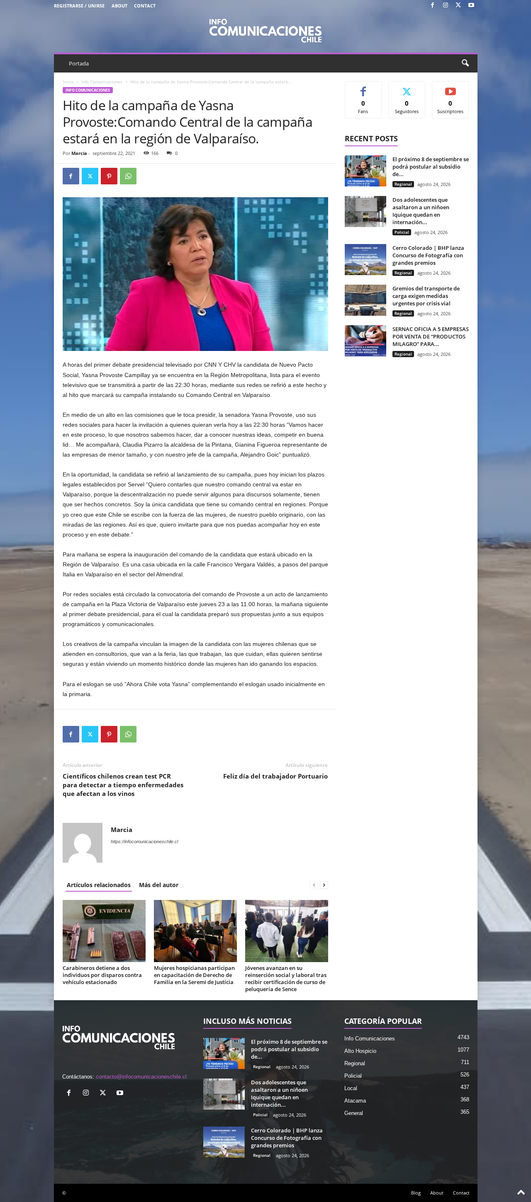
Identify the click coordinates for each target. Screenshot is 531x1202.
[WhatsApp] (128, 176)
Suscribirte (450, 88)
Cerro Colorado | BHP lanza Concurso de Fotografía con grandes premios (428, 255)
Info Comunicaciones (101, 82)
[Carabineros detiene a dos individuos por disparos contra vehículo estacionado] (104, 931)
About (119, 5)
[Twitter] (458, 5)
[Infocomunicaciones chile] (265, 29)
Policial (402, 232)
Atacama (355, 1101)
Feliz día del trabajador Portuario (275, 776)
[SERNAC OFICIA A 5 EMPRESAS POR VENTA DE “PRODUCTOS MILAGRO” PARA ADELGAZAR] (365, 340)
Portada (79, 63)
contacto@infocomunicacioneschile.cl (141, 1077)
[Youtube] (471, 5)
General (353, 1113)
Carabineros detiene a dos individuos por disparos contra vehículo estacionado (102, 975)
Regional (403, 184)
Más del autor (158, 885)
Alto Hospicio (360, 1051)
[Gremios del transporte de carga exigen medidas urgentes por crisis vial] (365, 300)
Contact (145, 5)
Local (350, 1088)
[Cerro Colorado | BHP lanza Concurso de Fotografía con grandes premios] (365, 259)
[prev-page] (314, 884)
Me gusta (363, 88)
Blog (416, 1193)
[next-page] (324, 884)
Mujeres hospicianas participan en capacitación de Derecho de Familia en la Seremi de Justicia (194, 975)
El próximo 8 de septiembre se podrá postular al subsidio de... (430, 166)
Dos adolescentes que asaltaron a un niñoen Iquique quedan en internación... (420, 211)
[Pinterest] (109, 176)
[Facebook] (433, 5)
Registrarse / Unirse (79, 5)
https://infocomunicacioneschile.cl (144, 841)
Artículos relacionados (99, 885)
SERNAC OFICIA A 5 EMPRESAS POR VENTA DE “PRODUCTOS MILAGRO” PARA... (430, 336)
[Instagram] (446, 5)
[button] (465, 63)
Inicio (68, 82)
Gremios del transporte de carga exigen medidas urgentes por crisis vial (426, 296)
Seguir (407, 88)
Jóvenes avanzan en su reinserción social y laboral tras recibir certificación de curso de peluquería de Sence (285, 978)
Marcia (79, 153)
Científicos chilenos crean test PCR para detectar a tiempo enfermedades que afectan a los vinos (123, 785)
